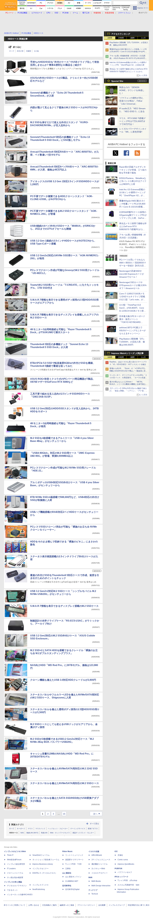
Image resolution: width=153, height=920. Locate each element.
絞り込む (17, 47)
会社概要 (101, 905)
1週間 (132, 38)
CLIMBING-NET (71, 881)
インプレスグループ (117, 905)
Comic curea (123, 860)
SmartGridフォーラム (41, 855)
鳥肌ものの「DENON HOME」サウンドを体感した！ (131, 90)
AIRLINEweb (96, 855)
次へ (97, 814)
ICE (116, 851)
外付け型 (20, 51)
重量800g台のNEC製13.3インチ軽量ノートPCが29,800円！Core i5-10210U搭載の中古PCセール (128, 51)
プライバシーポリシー (86, 905)
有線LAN (44, 833)
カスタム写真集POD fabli (128, 885)
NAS (22, 833)
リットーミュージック (74, 855)
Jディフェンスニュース (100, 860)
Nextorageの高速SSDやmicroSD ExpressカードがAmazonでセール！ (131, 274)
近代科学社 (66, 886)
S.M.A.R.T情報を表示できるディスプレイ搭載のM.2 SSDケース (64, 606)
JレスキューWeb (98, 869)
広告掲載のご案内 (49, 905)
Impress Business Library (42, 864)
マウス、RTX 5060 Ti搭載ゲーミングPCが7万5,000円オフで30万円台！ (132, 121)
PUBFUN (118, 869)
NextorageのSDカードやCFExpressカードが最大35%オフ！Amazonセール (132, 285)
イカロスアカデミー (99, 873)
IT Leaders (11, 869)
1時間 (109, 38)
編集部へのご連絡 (67, 905)
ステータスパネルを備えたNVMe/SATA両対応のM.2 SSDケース (64, 783)
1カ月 (143, 38)
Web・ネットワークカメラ (60, 833)
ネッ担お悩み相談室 (15, 877)
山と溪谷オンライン (73, 877)
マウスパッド (40, 828)
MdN (90, 877)
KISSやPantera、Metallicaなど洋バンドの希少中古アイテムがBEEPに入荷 (132, 181)
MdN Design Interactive (100, 886)
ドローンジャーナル (15, 873)
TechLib (94, 894)
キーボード (21, 828)
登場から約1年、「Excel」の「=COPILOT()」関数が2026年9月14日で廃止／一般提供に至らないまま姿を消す (128, 370)
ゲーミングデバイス (77, 828)
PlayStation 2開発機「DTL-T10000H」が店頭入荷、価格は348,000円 (132, 342)
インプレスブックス (40, 885)
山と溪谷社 (66, 873)
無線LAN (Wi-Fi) (32, 833)
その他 (36, 51)
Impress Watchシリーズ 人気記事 (127, 353)
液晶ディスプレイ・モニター (83, 833)
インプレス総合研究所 (16, 864)
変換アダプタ (93, 828)
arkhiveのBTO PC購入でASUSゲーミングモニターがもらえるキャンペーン (132, 330)
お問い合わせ (33, 905)
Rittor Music (67, 851)
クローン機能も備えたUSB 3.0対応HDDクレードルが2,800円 (63, 680)
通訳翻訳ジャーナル (99, 864)
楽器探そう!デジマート (74, 860)
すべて (11, 51)
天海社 (120, 855)
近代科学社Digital (72, 889)
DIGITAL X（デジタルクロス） (44, 873)
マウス (30, 828)
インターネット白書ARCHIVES (19, 895)
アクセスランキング (120, 34)
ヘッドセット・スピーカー (58, 828)
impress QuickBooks (126, 864)
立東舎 (68, 869)
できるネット (12, 890)
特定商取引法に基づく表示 (138, 905)
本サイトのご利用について (14, 905)
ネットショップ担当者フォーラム (45, 860)
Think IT (10, 855)
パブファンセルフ (125, 872)
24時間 (121, 38)
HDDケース (13, 833)
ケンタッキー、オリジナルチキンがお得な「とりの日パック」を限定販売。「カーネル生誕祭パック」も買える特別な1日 (128, 377)
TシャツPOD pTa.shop (127, 880)
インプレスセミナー (40, 869)
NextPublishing (38, 889)
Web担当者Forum (14, 860)
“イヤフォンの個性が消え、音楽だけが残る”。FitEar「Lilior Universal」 (132, 101)
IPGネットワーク (121, 877)
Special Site (117, 81)
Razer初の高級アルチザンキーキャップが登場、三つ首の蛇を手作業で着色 (132, 170)
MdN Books (96, 881)
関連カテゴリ (17, 824)
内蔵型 (28, 51)
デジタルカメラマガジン (17, 886)
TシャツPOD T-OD (73, 864)
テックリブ (92, 890)
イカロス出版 (93, 851)
